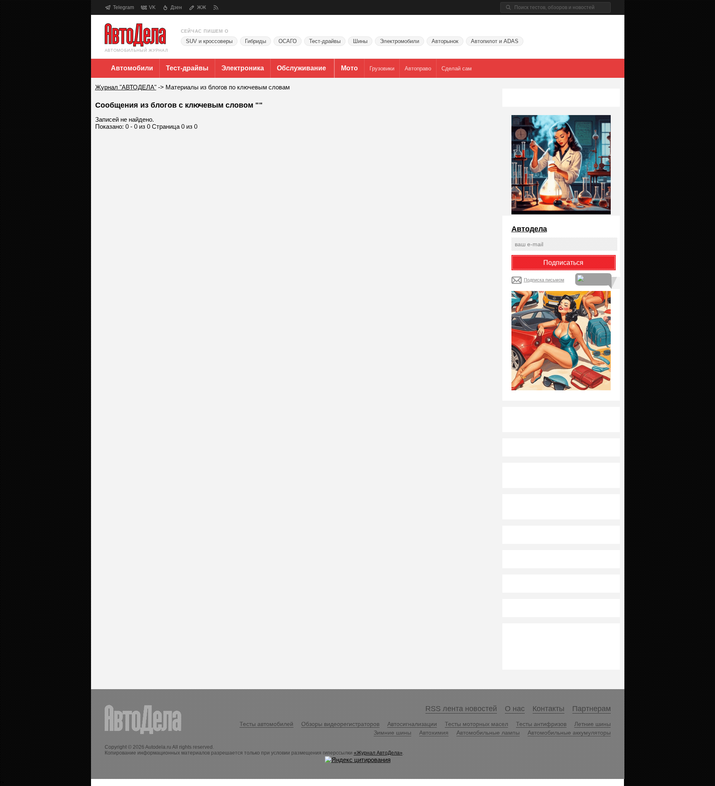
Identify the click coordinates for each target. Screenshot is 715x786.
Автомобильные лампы (488, 732)
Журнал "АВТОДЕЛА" (125, 87)
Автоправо (418, 68)
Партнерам (591, 708)
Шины (360, 41)
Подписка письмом (544, 279)
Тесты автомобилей (266, 724)
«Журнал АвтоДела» (378, 753)
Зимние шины (392, 732)
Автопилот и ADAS (494, 41)
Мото (349, 68)
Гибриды (255, 41)
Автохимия (434, 732)
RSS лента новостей (461, 708)
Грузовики (381, 68)
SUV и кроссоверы (209, 41)
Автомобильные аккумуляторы (569, 732)
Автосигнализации (412, 724)
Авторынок (445, 41)
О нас (515, 708)
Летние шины (592, 724)
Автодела (529, 229)
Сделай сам (456, 68)
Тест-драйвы (325, 41)
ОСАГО (287, 41)
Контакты (548, 708)
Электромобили (399, 41)
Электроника (242, 68)
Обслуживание (301, 68)
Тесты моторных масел (476, 724)
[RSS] (216, 8)
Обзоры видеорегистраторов (340, 724)
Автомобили (132, 68)
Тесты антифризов (541, 724)
